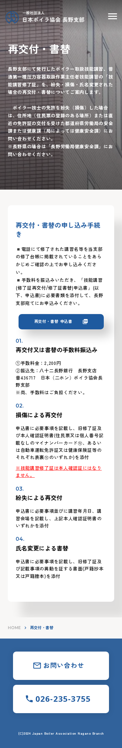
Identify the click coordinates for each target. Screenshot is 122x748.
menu (112, 16)
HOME (14, 627)
